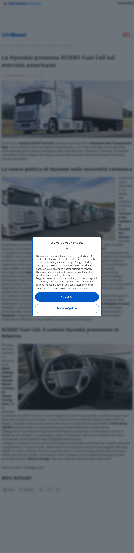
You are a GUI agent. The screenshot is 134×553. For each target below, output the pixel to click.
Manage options (67, 308)
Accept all (67, 296)
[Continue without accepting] (67, 248)
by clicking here (67, 275)
